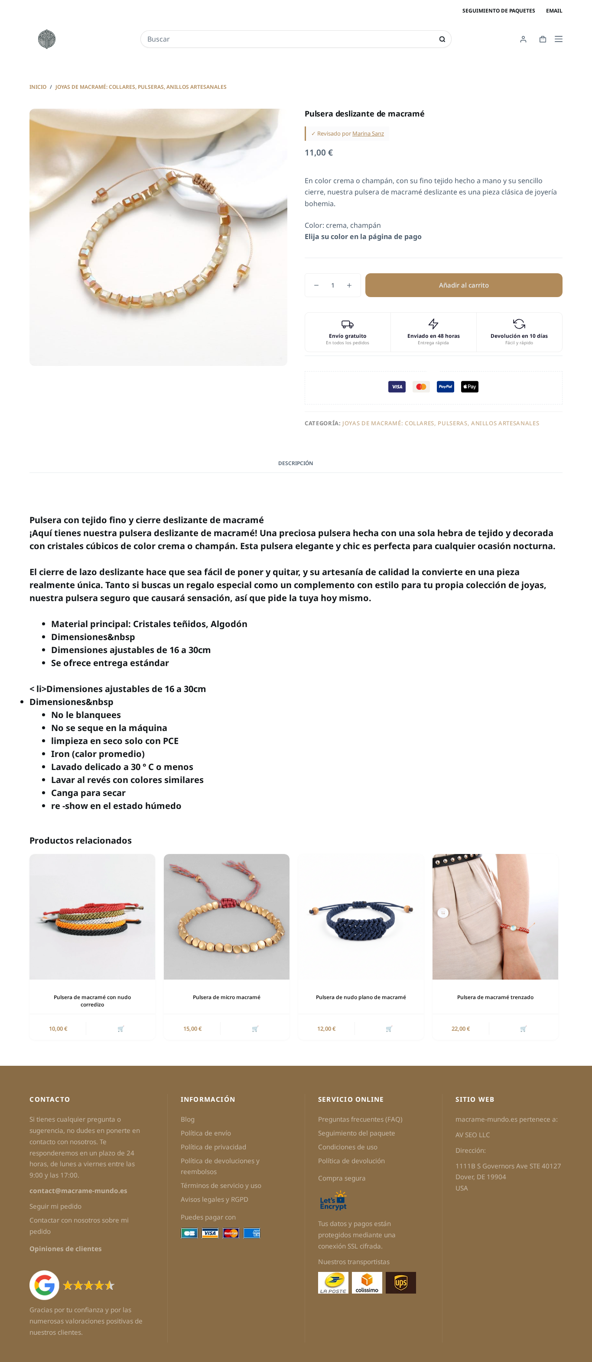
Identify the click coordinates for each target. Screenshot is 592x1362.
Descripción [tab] (295, 463)
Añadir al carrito (464, 285)
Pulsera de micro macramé (226, 997)
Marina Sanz (368, 133)
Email (554, 10)
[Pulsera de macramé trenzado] (495, 917)
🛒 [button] (120, 1028)
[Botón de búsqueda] (442, 39)
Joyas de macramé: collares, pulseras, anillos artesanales (440, 423)
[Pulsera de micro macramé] (226, 917)
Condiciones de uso (347, 1146)
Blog (188, 1119)
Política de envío (206, 1133)
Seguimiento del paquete (356, 1133)
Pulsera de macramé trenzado (495, 997)
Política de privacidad (213, 1146)
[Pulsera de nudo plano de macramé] (361, 917)
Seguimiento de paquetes (498, 10)
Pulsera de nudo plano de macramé (361, 997)
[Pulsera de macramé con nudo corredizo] (92, 917)
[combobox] (290, 39)
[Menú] (559, 39)
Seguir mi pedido (55, 1206)
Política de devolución (351, 1160)
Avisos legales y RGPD (214, 1199)
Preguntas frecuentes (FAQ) (360, 1119)
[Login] (523, 39)
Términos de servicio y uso (221, 1185)
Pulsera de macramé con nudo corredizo (92, 1000)
